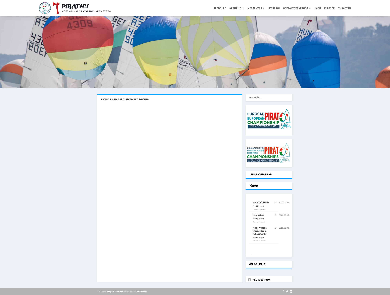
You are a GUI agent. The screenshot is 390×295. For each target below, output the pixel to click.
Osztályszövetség (295, 8)
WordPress (142, 291)
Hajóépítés (258, 215)
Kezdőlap (220, 8)
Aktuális (235, 8)
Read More (258, 206)
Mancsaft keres (261, 202)
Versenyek (255, 8)
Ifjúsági (274, 8)
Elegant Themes (115, 291)
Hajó (317, 8)
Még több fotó (261, 280)
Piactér (329, 8)
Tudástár (344, 8)
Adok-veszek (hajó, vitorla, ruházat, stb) (260, 231)
